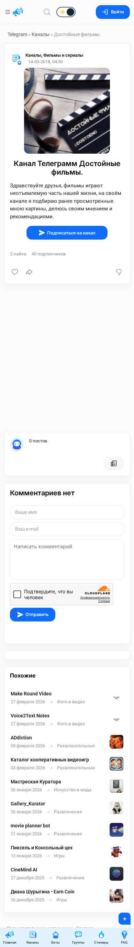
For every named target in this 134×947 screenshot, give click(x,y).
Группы (78, 942)
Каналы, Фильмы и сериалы (54, 55)
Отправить (36, 614)
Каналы (40, 34)
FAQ (124, 942)
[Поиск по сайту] (47, 12)
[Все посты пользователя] (113, 463)
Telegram (17, 34)
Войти (117, 11)
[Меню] (8, 12)
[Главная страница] (18, 12)
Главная (9, 942)
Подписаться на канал (71, 232)
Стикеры (101, 942)
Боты (55, 942)
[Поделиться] (29, 272)
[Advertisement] (67, 358)
